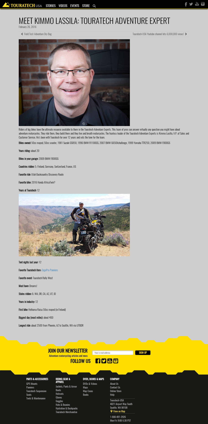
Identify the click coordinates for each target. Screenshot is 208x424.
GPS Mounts (31, 383)
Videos (63, 5)
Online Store (115, 391)
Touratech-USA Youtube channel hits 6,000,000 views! (158, 34)
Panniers (30, 387)
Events (74, 5)
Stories (51, 5)
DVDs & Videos (90, 383)
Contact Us (115, 387)
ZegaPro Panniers (50, 270)
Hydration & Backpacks (67, 408)
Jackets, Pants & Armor (66, 386)
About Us (114, 383)
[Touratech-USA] (22, 4)
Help (112, 394)
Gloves (59, 397)
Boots (58, 390)
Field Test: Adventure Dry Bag (38, 34)
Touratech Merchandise (66, 412)
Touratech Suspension (36, 391)
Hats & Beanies (63, 404)
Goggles (59, 401)
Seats (28, 394)
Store (86, 5)
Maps (85, 387)
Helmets (59, 393)
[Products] (94, 6)
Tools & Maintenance (35, 398)
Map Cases (88, 391)
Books (85, 394)
